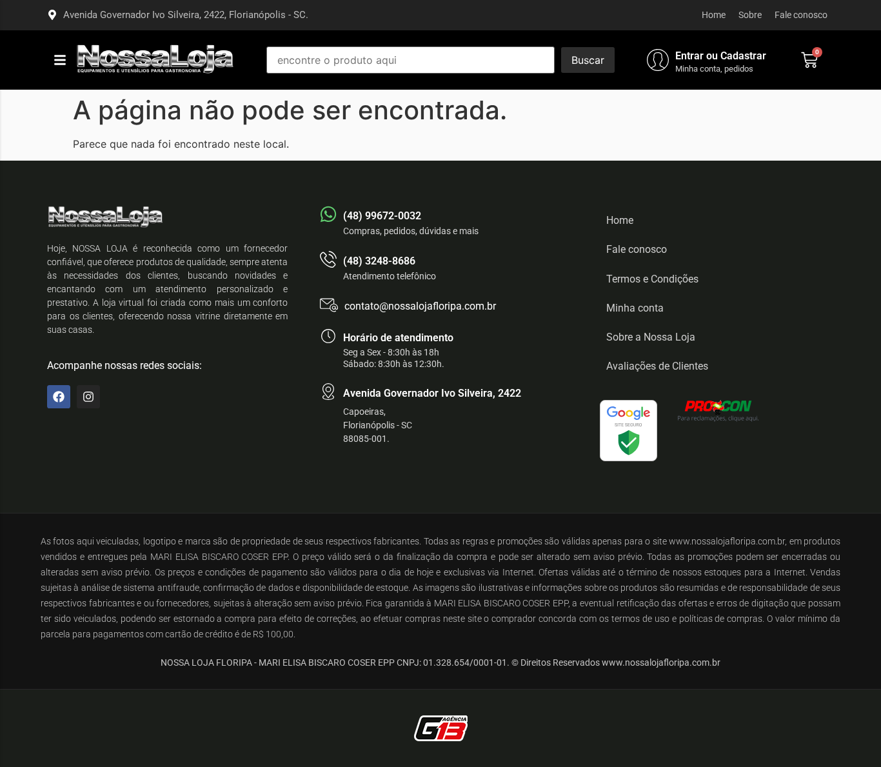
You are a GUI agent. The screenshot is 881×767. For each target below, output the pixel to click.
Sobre (750, 15)
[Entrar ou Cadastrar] (658, 60)
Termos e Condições (652, 279)
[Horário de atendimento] (328, 336)
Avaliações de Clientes (657, 366)
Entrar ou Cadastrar (720, 56)
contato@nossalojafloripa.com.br (420, 306)
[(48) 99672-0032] (328, 214)
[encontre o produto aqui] (410, 60)
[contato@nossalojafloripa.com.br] (329, 305)
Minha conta (635, 308)
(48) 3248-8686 (379, 261)
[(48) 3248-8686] (328, 259)
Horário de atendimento (398, 338)
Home (714, 15)
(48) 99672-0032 (382, 216)
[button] (60, 60)
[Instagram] (88, 396)
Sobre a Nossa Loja (650, 337)
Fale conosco (801, 15)
